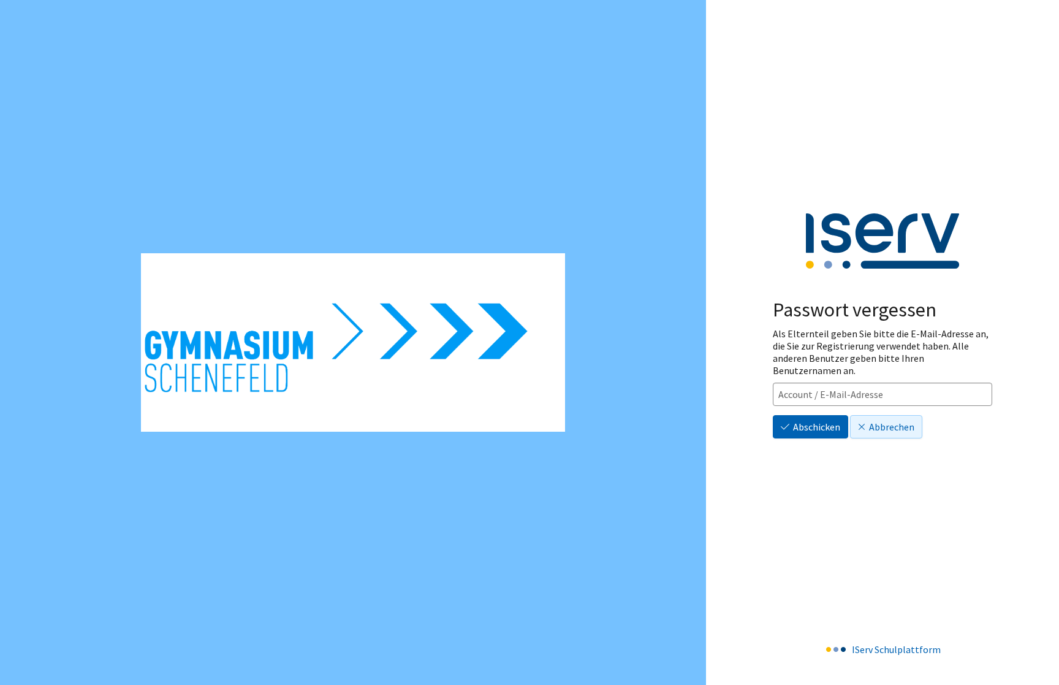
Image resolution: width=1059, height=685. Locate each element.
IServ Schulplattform (896, 649)
